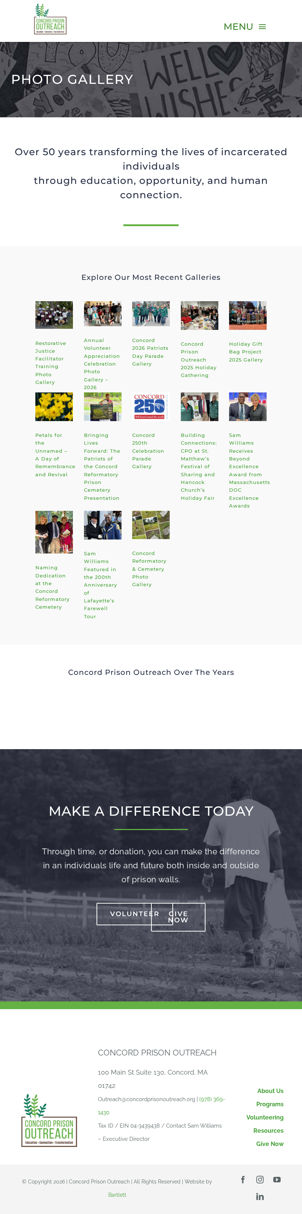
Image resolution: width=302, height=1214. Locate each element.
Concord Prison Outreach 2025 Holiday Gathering (199, 359)
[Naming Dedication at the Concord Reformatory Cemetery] (54, 532)
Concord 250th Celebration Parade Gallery (148, 450)
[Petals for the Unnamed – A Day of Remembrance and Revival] (54, 406)
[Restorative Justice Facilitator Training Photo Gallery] (54, 315)
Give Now (270, 1143)
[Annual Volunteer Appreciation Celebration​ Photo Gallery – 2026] (103, 313)
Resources (268, 1130)
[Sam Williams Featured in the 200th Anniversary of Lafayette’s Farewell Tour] (103, 525)
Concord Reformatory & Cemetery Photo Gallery (149, 568)
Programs (270, 1104)
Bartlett (117, 1195)
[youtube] (277, 1179)
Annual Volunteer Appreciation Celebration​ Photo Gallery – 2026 (102, 363)
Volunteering (265, 1117)
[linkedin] (260, 1196)
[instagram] (260, 1179)
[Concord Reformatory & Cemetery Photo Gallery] (151, 525)
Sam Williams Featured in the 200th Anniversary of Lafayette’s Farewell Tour (100, 585)
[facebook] (243, 1179)
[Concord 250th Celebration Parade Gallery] (151, 406)
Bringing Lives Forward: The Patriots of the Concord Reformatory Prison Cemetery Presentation (102, 466)
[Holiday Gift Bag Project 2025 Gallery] (248, 315)
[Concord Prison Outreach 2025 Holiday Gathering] (199, 315)
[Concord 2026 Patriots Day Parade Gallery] (151, 313)
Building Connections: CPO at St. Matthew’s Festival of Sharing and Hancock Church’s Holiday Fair (199, 466)
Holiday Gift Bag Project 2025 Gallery (246, 352)
